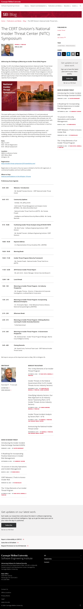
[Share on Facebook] (59, 54)
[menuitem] (11, 6)
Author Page (4, 388)
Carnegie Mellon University (14, 605)
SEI (45, 555)
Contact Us (4, 589)
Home (3, 21)
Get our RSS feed (70, 83)
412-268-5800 (5, 579)
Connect (46, 562)
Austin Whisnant (19, 448)
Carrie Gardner (44, 390)
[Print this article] (78, 54)
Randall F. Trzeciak (33, 390)
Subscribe (69, 78)
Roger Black (17, 482)
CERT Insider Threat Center (36, 421)
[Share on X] (64, 54)
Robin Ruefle (16, 472)
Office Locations (6, 592)
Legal (2, 599)
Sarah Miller (45, 388)
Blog (24, 21)
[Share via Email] (73, 54)
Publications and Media (14, 21)
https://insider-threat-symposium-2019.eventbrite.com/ (18, 163)
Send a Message (5, 390)
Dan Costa (44, 374)
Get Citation (60, 37)
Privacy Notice (5, 596)
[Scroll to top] (81, 605)
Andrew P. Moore (20, 461)
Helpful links (48, 559)
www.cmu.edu (5, 602)
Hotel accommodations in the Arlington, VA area (16, 176)
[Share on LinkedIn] (68, 54)
